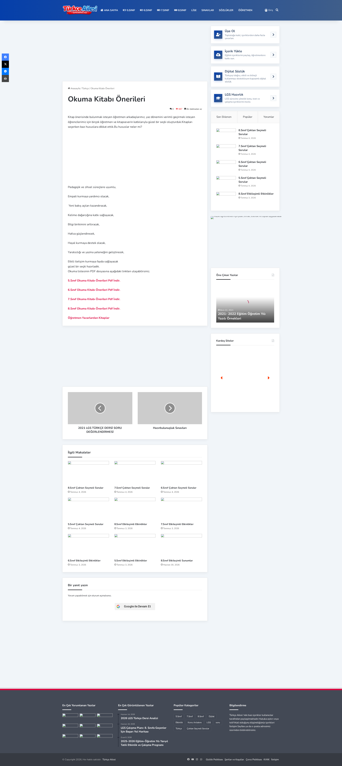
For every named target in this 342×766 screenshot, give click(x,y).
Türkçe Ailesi (109, 759)
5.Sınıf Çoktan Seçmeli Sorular (85, 524)
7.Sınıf (164, 10)
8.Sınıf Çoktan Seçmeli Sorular (85, 487)
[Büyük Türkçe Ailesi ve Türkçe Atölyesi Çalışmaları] (87, 717)
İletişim (275, 759)
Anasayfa (75, 88)
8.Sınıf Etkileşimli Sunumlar (177, 560)
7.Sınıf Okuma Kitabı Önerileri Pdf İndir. (94, 299)
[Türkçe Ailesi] (80, 10)
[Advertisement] (135, 51)
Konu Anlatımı (195, 722)
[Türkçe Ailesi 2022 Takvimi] (105, 728)
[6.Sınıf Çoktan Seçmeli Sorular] (181, 472)
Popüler (247, 117)
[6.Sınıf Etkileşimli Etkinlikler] (88, 545)
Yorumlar (268, 117)
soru (218, 722)
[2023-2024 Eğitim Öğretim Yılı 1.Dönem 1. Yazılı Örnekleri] (70, 728)
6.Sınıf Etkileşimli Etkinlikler (84, 560)
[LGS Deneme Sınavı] (70, 738)
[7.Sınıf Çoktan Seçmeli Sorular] (135, 472)
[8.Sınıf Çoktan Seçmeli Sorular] (88, 472)
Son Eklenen (224, 117)
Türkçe (85, 88)
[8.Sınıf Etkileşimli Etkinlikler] (135, 509)
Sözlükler (226, 10)
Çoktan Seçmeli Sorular (198, 728)
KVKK (267, 759)
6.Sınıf (147, 10)
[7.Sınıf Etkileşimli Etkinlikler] (181, 509)
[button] (222, 378)
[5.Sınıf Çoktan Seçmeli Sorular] (88, 509)
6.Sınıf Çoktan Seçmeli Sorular (178, 487)
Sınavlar (207, 10)
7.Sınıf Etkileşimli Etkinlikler (177, 524)
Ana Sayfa (110, 10)
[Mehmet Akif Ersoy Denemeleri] (87, 728)
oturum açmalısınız (101, 595)
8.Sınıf (181, 10)
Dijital (211, 716)
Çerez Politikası (254, 759)
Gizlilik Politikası (214, 759)
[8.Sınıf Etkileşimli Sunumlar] (181, 545)
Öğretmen (245, 10)
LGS (209, 722)
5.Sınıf (130, 10)
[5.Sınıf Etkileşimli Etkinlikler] (135, 545)
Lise (193, 10)
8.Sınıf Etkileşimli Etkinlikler (130, 524)
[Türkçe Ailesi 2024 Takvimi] (87, 738)
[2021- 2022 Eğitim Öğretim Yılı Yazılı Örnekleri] (70, 717)
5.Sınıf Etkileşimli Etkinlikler (130, 560)
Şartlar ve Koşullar (234, 759)
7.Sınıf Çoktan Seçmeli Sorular (132, 487)
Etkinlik (179, 722)
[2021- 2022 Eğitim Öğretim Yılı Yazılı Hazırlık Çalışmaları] (105, 717)
